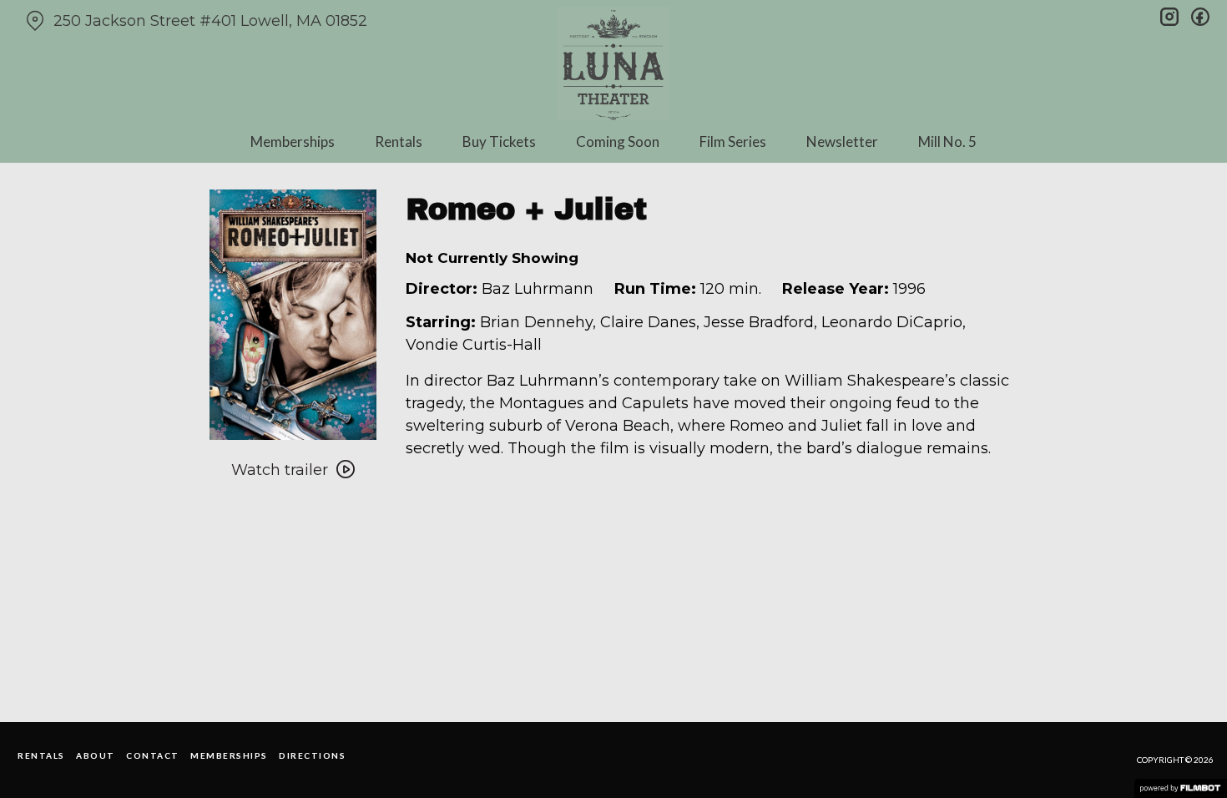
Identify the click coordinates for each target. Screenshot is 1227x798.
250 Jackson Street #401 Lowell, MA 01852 (210, 21)
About (95, 755)
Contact (152, 755)
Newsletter (842, 141)
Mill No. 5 (947, 141)
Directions (312, 755)
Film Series (732, 141)
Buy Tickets (499, 141)
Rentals (398, 141)
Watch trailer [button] (279, 470)
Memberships (292, 141)
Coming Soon (617, 141)
